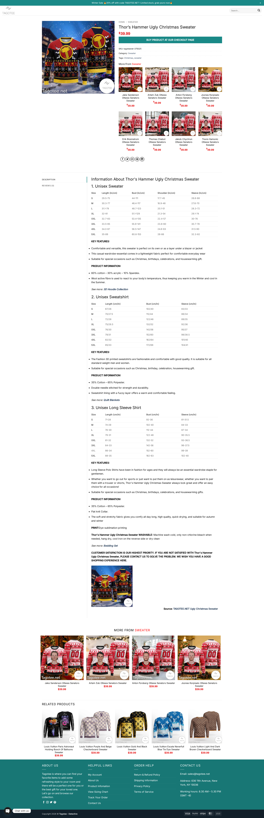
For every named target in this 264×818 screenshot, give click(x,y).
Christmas (128, 58)
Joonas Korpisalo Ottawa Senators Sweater (210, 98)
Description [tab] (48, 179)
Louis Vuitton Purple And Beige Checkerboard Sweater (95, 748)
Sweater (133, 22)
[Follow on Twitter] (51, 802)
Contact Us (94, 803)
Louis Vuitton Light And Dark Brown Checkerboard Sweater (205, 748)
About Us (93, 780)
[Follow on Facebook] (43, 802)
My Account (95, 774)
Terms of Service (143, 791)
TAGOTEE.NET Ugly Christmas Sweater (195, 608)
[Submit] (258, 10)
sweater (137, 58)
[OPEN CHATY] (7, 811)
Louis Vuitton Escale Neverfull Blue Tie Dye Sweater (168, 748)
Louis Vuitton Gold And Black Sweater (132, 748)
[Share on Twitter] (127, 159)
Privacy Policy (142, 786)
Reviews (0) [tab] (48, 185)
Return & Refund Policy (147, 774)
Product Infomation (99, 786)
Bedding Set (111, 545)
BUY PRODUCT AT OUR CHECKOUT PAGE (170, 39)
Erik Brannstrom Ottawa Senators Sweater (130, 142)
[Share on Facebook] (122, 159)
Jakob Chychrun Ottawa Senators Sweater (183, 142)
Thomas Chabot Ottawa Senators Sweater (157, 142)
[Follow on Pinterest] (55, 802)
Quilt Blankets (111, 400)
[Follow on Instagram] (47, 802)
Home (122, 22)
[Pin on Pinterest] (137, 159)
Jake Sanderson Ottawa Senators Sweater (130, 98)
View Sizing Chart (98, 791)
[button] (46, 90)
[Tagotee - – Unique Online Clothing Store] (16, 10)
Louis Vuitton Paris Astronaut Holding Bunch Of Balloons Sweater (59, 749)
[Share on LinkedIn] (142, 159)
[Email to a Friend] (132, 159)
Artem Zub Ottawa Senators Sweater (157, 96)
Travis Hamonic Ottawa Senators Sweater (210, 142)
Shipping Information (146, 780)
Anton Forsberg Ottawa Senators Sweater (183, 98)
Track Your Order (98, 797)
